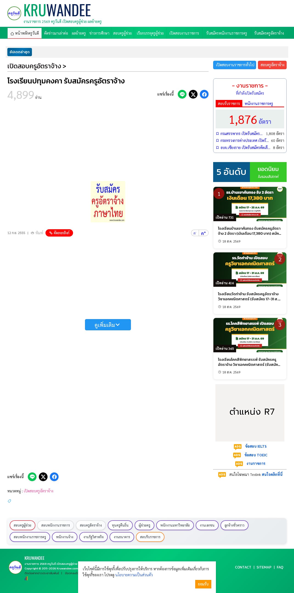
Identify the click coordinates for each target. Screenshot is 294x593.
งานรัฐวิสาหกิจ (93, 537)
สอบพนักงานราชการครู (30, 537)
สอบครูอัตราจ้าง (272, 64)
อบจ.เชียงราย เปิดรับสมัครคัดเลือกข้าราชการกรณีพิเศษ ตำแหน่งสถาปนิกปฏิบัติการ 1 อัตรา (245, 147)
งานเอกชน (207, 525)
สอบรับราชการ (229, 103)
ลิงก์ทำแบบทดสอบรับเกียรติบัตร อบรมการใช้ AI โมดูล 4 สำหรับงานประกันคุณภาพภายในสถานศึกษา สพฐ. (124, 52)
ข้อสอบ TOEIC (255, 454)
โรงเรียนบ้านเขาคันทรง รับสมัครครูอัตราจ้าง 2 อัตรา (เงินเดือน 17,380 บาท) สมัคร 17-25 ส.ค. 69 (249, 233)
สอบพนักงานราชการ (55, 525)
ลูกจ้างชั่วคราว (234, 525)
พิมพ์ (39, 232)
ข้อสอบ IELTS (256, 446)
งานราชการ (255, 463)
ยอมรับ (203, 584)
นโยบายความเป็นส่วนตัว (134, 574)
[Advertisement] (108, 142)
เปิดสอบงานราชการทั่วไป (235, 64)
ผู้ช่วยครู (144, 525)
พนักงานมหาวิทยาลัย (175, 525)
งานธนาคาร (122, 537)
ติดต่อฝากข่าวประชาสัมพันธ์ (42, 573)
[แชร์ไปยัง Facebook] (204, 94)
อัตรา (250, 119)
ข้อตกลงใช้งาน (74, 573)
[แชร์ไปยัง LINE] (182, 94)
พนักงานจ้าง (64, 537)
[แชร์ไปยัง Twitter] (193, 94)
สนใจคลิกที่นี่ (272, 474)
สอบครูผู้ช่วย (22, 525)
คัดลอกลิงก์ (61, 232)
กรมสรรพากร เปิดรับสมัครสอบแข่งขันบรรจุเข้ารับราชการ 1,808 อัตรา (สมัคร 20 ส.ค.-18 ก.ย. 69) (242, 133)
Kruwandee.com (67, 568)
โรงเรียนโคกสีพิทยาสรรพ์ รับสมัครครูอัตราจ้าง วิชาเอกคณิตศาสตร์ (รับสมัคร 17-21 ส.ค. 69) (249, 364)
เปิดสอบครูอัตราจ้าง (38, 490)
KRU (35, 557)
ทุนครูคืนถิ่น (120, 525)
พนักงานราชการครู (259, 103)
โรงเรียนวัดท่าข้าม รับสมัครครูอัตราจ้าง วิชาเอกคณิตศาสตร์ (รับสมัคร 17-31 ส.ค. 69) (249, 299)
